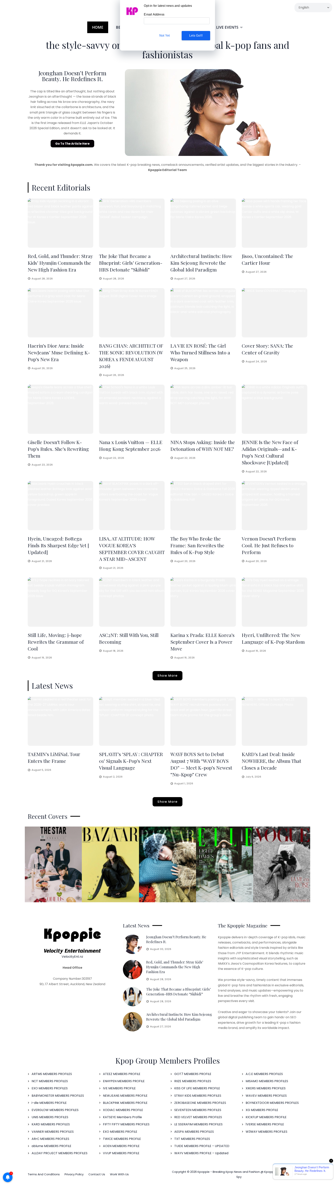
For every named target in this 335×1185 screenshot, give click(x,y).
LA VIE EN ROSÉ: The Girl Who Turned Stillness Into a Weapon (200, 352)
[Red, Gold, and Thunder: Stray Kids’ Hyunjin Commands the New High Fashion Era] (60, 223)
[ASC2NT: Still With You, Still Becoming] (132, 602)
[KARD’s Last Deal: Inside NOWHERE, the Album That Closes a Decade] (274, 721)
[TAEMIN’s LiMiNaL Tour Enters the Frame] (60, 721)
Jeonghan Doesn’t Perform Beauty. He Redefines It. (72, 76)
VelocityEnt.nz (72, 956)
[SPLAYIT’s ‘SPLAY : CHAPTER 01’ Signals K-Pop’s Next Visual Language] (132, 721)
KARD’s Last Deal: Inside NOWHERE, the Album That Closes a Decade (271, 761)
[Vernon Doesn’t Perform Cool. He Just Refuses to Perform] (274, 505)
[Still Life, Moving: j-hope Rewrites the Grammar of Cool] (60, 602)
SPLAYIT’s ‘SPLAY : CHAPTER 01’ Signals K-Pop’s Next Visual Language (131, 761)
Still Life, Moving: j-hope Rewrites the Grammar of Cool (56, 642)
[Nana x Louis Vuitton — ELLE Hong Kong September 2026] (132, 409)
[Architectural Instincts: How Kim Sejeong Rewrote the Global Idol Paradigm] (203, 223)
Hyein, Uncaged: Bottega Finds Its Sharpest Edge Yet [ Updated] (58, 545)
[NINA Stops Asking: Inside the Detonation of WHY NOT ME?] (203, 409)
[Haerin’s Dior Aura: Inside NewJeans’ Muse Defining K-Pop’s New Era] (60, 312)
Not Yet (164, 35)
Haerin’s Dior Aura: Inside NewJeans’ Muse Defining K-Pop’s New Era (59, 352)
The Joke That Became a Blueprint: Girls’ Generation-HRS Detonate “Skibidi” (130, 263)
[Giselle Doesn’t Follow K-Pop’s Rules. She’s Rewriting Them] (60, 409)
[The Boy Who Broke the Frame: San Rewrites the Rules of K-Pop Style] (203, 505)
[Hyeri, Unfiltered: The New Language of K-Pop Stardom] (274, 602)
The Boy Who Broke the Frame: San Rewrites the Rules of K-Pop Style (197, 545)
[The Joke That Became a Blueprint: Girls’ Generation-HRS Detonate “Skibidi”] (132, 223)
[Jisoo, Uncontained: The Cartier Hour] (274, 223)
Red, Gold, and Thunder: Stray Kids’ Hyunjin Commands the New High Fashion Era (60, 263)
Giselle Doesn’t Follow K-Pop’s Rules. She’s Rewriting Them (58, 449)
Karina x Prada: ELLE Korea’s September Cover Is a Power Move (202, 642)
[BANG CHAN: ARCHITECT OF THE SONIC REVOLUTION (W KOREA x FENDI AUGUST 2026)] (132, 312)
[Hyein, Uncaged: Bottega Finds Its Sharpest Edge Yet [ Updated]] (60, 505)
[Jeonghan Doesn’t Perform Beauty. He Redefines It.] (132, 944)
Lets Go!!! (196, 35)
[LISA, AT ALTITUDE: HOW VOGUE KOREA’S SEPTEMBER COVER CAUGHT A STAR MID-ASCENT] (132, 505)
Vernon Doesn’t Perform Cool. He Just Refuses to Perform (269, 545)
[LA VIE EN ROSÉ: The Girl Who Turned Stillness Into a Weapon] (203, 312)
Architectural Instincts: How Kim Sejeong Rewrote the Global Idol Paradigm (201, 263)
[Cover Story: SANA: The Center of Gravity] (274, 312)
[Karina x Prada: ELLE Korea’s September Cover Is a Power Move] (203, 602)
